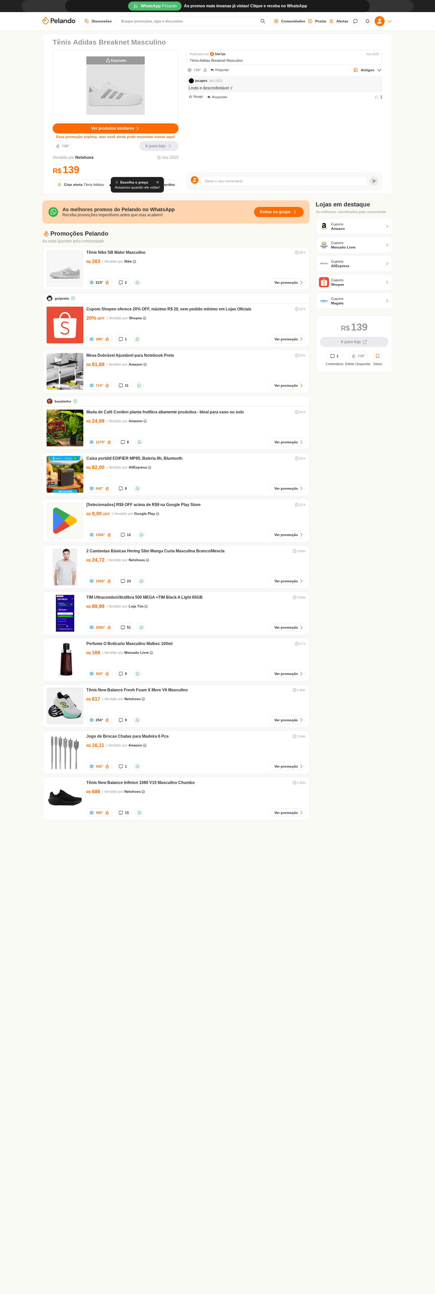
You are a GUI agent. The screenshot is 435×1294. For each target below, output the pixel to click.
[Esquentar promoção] (205, 70)
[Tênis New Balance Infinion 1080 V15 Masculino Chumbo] (65, 815)
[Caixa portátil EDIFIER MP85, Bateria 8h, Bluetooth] (65, 491)
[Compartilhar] (137, 282)
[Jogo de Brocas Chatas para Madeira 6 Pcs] (65, 769)
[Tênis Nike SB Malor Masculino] (65, 285)
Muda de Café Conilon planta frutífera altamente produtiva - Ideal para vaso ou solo (165, 412)
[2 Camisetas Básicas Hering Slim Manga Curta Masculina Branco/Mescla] (65, 584)
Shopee (135, 318)
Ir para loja (351, 342)
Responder (219, 97)
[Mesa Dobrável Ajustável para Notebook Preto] (65, 388)
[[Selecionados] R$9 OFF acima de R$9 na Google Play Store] (65, 537)
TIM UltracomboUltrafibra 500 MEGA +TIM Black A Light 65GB (144, 597)
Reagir (198, 96)
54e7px (220, 54)
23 (129, 581)
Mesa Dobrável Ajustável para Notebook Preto (130, 355)
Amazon (135, 364)
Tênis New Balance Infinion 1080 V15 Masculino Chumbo (140, 782)
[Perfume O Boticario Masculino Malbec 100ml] (65, 676)
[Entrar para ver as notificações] (367, 21)
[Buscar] (263, 21)
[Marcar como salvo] (378, 356)
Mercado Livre (136, 653)
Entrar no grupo (275, 212)
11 (127, 385)
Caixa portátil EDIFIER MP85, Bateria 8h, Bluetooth (134, 458)
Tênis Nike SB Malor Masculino (116, 252)
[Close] (157, 182)
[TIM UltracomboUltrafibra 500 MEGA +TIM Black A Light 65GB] (65, 630)
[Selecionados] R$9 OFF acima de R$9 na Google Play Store (143, 504)
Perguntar (222, 70)
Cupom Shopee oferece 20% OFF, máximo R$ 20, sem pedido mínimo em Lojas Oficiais (168, 309)
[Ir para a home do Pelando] (59, 21)
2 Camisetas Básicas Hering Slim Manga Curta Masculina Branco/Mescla (155, 551)
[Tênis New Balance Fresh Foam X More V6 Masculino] (65, 723)
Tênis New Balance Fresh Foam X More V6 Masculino (137, 690)
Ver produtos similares (112, 128)
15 (127, 813)
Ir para (155, 146)
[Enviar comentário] (373, 181)
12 (129, 535)
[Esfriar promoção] (190, 70)
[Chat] (355, 21)
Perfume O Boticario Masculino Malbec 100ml (129, 643)
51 (129, 627)
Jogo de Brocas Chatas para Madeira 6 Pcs (127, 736)
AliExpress (138, 467)
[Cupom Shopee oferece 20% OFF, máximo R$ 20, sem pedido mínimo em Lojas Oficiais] (65, 342)
